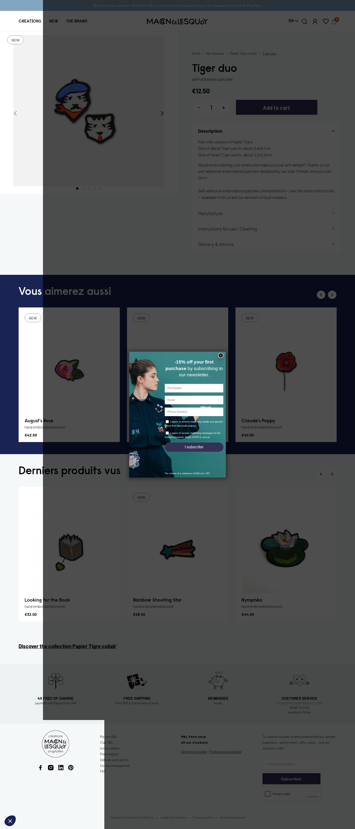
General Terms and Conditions (132, 817)
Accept (81, 805)
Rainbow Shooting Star (157, 600)
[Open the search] (304, 21)
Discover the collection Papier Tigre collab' (68, 646)
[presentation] (15, 113)
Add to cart (276, 107)
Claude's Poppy (258, 421)
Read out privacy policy (25, 789)
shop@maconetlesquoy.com (299, 702)
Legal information (173, 817)
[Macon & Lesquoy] (177, 21)
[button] (29, 21)
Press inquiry (109, 754)
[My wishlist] (325, 21)
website (225, 751)
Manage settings (30, 805)
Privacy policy (203, 817)
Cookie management (115, 766)
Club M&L (107, 742)
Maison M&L (108, 736)
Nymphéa (251, 600)
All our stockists (194, 742)
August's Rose (39, 421)
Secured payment (232, 817)
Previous (321, 295)
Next (332, 295)
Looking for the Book (47, 600)
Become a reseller (194, 751)
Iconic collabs (110, 748)
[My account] (315, 21)
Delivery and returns (114, 760)
